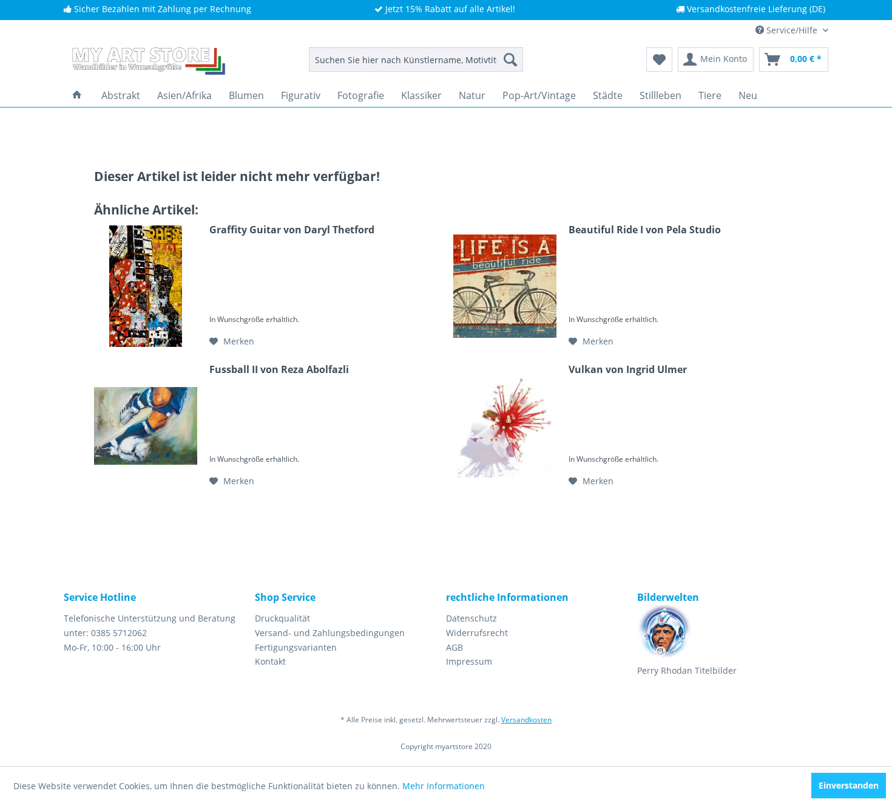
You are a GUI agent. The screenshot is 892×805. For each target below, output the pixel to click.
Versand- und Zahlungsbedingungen (330, 633)
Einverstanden (849, 785)
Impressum (469, 661)
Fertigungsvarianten (296, 647)
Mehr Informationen (443, 786)
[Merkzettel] (659, 59)
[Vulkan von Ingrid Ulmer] (504, 425)
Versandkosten (526, 719)
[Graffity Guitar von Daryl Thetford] (145, 286)
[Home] (77, 95)
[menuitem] (416, 59)
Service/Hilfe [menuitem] (792, 30)
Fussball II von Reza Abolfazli (279, 369)
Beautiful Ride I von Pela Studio (645, 230)
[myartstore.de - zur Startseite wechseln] (147, 62)
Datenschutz (471, 618)
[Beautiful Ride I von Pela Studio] (504, 286)
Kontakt (270, 661)
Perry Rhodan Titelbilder (687, 670)
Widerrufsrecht (477, 633)
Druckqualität (282, 618)
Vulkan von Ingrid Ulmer (628, 369)
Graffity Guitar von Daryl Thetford (291, 230)
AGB (454, 647)
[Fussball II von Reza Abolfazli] (145, 425)
